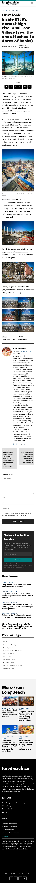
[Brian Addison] (7, 396)
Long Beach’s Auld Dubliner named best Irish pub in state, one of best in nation (17, 596)
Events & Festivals (7, 582)
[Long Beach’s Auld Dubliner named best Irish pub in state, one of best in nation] (26, 701)
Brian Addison (24, 47)
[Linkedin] (19, 444)
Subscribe (18, 560)
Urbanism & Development (11, 10)
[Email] (25, 87)
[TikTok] (22, 444)
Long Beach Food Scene (9, 591)
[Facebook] (6, 87)
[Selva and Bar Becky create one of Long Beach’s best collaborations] (26, 729)
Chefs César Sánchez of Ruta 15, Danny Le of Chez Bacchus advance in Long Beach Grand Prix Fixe (17, 626)
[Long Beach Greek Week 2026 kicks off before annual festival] (10, 701)
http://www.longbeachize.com (22, 351)
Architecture (13, 337)
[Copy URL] (30, 87)
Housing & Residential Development (16, 339)
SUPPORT (5, 837)
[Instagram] (16, 444)
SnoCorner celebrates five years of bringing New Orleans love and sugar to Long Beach (17, 607)
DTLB (21, 337)
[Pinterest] (16, 87)
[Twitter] (11, 87)
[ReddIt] (20, 87)
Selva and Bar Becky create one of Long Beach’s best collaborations (25, 745)
